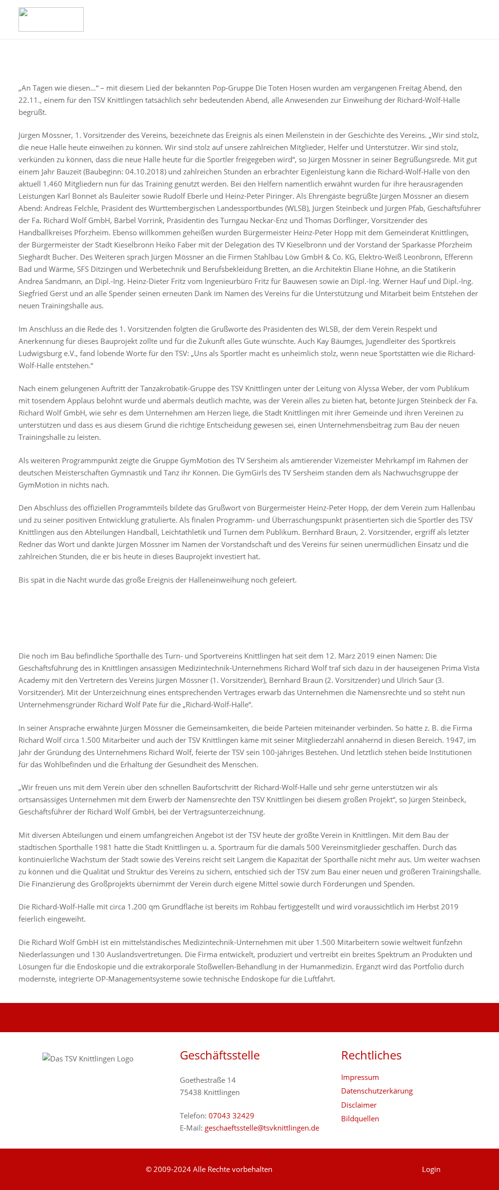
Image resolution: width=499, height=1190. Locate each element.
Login (431, 1169)
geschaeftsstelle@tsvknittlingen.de (262, 1128)
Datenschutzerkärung (377, 1091)
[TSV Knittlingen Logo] (51, 19)
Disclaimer (359, 1105)
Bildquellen (360, 1118)
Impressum (360, 1077)
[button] (475, 19)
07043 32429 (231, 1115)
